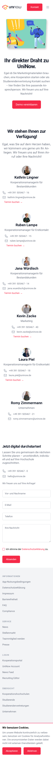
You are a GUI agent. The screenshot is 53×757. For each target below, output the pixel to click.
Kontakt (35, 7)
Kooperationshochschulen (15, 694)
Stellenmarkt (8, 632)
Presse (5, 644)
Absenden (11, 559)
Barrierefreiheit (10, 599)
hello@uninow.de (16, 476)
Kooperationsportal (12, 660)
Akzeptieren (12, 751)
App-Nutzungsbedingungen (16, 581)
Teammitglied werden (13, 638)
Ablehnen (32, 751)
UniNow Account (11, 666)
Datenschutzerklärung (33, 549)
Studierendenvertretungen (15, 705)
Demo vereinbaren (26, 104)
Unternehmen (9, 711)
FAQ (4, 605)
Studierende (8, 699)
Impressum (8, 593)
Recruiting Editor (10, 678)
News (5, 627)
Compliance (8, 611)
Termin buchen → (13, 202)
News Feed (8, 672)
